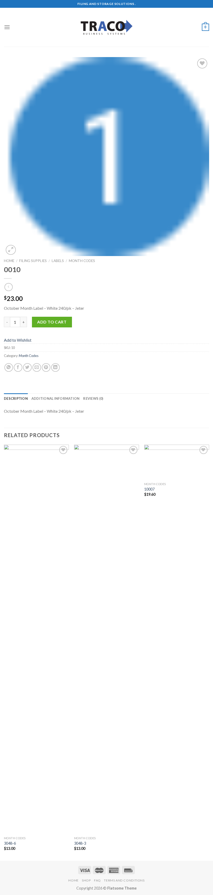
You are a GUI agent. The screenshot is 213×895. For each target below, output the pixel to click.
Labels (58, 261)
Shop (86, 880)
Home (9, 261)
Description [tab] (16, 398)
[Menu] (7, 27)
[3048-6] (36, 639)
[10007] (176, 462)
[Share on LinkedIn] (55, 367)
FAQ (97, 880)
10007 (149, 489)
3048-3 (80, 843)
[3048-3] (106, 639)
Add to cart (51, 321)
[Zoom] (11, 250)
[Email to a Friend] (36, 367)
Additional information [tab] (55, 398)
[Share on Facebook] (18, 367)
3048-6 (10, 843)
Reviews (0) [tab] (93, 398)
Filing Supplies (33, 261)
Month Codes (82, 261)
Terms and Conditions (124, 880)
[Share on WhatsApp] (8, 367)
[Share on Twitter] (27, 367)
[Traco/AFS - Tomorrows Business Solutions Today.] (106, 27)
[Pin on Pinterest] (46, 367)
